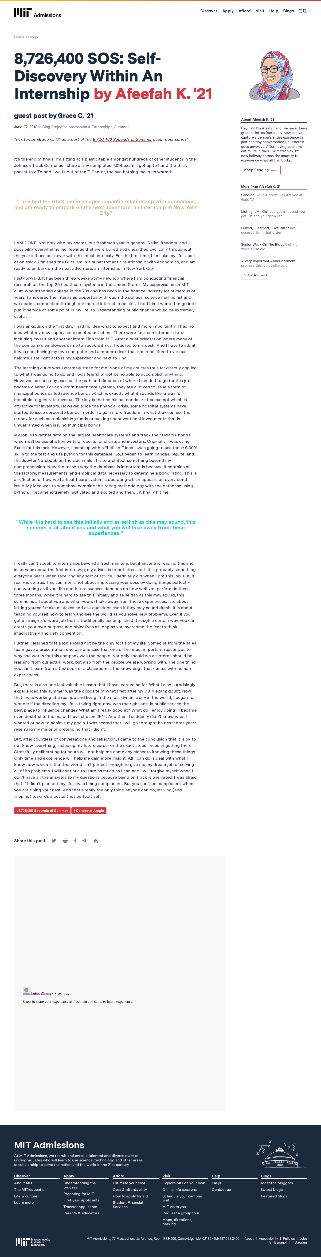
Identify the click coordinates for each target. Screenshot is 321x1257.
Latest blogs (272, 1189)
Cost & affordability (130, 1189)
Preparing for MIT (78, 1194)
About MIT (23, 1183)
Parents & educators (81, 1213)
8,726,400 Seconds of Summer (122, 139)
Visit (166, 1176)
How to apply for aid (130, 1196)
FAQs (216, 1183)
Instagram (299, 1242)
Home (19, 37)
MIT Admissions (49, 1145)
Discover (22, 1176)
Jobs (303, 1239)
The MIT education (30, 1189)
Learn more (24, 1202)
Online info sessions (179, 1189)
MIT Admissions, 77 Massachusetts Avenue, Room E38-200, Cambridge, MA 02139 (148, 1239)
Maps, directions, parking (177, 1221)
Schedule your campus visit (182, 1198)
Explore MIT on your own (183, 1183)
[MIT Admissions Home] (37, 11)
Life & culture (25, 1196)
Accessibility (268, 1239)
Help (216, 1176)
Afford (118, 1176)
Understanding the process (79, 1185)
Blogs (33, 37)
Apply (68, 1176)
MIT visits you (174, 1207)
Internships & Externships (89, 127)
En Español (278, 1242)
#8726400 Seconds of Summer (42, 811)
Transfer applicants (80, 1207)
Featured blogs (274, 1196)
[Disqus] (120, 922)
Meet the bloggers (277, 1183)
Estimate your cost (129, 1183)
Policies (289, 1239)
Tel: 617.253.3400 (226, 1239)
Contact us (221, 1189)
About (249, 1239)
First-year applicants (81, 1200)
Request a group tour (180, 1213)
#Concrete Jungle (89, 811)
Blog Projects (54, 127)
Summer (121, 127)
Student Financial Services (128, 1204)
